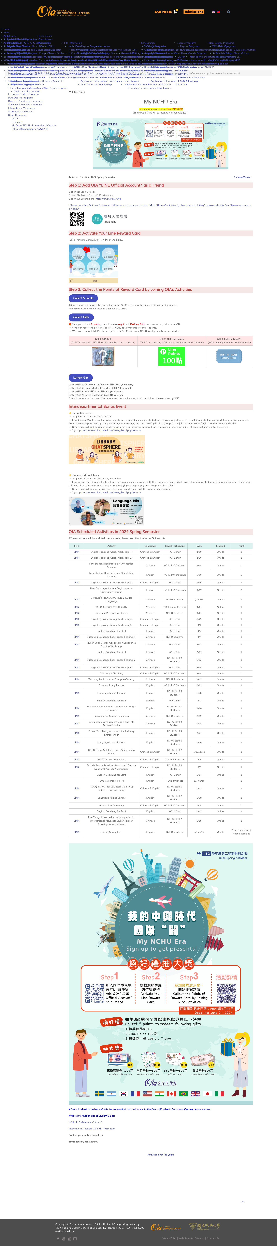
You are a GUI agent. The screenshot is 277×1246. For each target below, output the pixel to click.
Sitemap (199, 1238)
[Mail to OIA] (75, 1239)
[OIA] (166, 1227)
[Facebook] (59, 1239)
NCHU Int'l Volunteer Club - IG (85, 1122)
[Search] (229, 12)
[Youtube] (65, 1239)
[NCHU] (204, 1226)
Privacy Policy (169, 1238)
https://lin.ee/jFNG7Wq (108, 198)
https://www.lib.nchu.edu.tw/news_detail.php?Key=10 (111, 430)
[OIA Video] (70, 1239)
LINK (76, 551)
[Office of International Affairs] (63, 12)
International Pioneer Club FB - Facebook (92, 1128)
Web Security (186, 1238)
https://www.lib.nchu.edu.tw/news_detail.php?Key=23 (111, 492)
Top (242, 1201)
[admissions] (194, 12)
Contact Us (212, 1238)
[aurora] (167, 12)
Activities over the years (161, 1154)
